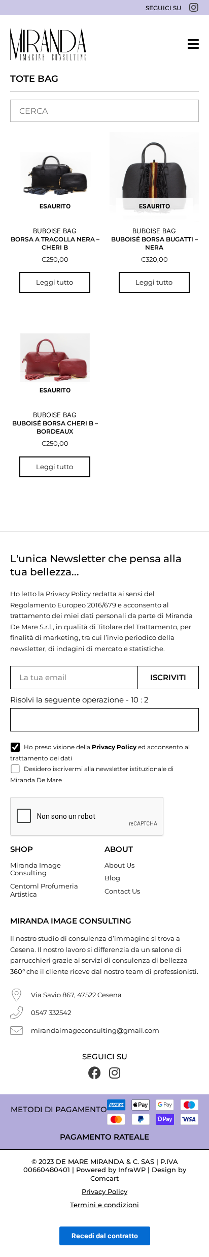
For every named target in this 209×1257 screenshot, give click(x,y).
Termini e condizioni (104, 1205)
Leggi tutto (54, 282)
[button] (193, 44)
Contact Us (122, 891)
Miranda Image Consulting (35, 869)
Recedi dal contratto (105, 1236)
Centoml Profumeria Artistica (44, 890)
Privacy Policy (104, 1191)
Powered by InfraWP (111, 1170)
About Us (119, 865)
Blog (112, 878)
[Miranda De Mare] (48, 44)
